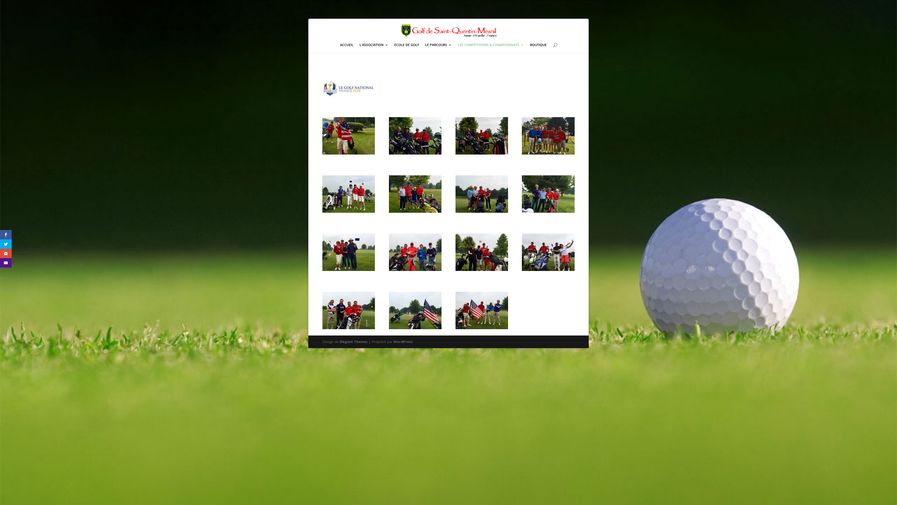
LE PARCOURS (436, 45)
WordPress (403, 341)
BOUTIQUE (538, 45)
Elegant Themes (354, 341)
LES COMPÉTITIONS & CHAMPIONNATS (488, 45)
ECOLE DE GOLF (406, 45)
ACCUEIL (346, 45)
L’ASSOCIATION (372, 45)
